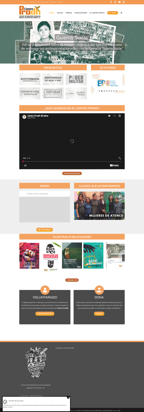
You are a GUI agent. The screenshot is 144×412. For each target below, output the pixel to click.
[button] (121, 12)
